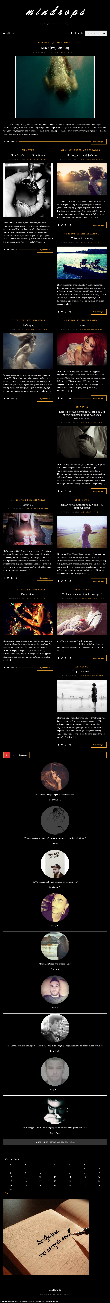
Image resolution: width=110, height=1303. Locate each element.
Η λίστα (81, 325)
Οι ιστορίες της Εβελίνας (81, 234)
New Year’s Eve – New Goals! (28, 154)
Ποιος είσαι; (28, 594)
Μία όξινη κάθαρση (55, 48)
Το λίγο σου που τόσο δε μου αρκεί (82, 594)
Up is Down (81, 500)
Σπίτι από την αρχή (82, 238)
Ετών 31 (28, 504)
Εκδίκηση (28, 325)
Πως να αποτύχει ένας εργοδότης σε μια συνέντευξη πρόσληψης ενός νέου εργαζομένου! (82, 414)
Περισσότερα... (98, 141)
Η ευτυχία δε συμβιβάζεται (82, 154)
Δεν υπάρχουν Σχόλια (65, 52)
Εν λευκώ (28, 150)
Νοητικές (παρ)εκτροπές (55, 43)
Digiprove (54, 1301)
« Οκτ (5, 1193)
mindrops (55, 1289)
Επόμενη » (23, 755)
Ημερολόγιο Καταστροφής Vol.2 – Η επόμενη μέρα (82, 506)
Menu (10, 33)
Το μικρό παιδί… (82, 671)
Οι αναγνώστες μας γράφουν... (82, 150)
